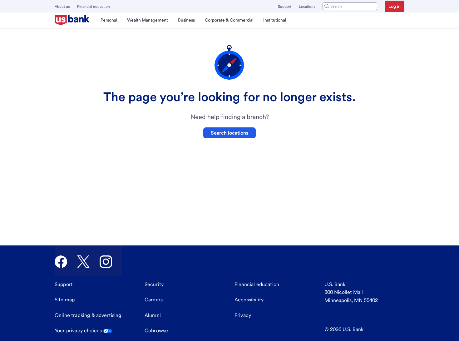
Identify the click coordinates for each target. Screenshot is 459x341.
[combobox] (350, 6)
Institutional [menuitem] (274, 19)
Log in (394, 6)
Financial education (93, 6)
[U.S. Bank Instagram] (106, 261)
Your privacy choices (78, 331)
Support (284, 6)
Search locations (229, 133)
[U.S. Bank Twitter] (83, 261)
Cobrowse (156, 331)
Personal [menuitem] (109, 19)
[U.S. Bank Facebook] (61, 261)
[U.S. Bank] (72, 20)
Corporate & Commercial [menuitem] (229, 19)
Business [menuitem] (186, 19)
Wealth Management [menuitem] (147, 19)
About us (62, 6)
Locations (307, 6)
